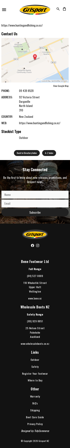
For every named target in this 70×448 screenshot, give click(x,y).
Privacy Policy (35, 424)
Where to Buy (35, 380)
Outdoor (35, 359)
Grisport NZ (44, 441)
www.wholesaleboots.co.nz (35, 343)
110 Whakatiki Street (35, 283)
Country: (7, 116)
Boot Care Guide (35, 417)
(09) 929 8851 (35, 321)
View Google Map (61, 86)
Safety (35, 366)
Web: (4, 123)
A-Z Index (49, 153)
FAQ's (35, 403)
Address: (7, 97)
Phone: (5, 91)
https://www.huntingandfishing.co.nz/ (22, 25)
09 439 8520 (26, 91)
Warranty (35, 396)
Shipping (35, 410)
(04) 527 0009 (35, 276)
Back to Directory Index (27, 153)
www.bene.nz (35, 298)
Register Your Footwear (35, 373)
